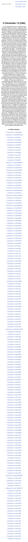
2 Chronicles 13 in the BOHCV (14, 185)
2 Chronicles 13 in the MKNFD (14, 357)
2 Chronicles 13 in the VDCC (14, 528)
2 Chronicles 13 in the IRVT (14, 314)
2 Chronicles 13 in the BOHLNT (14, 188)
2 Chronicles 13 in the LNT (14, 342)
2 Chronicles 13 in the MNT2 (14, 364)
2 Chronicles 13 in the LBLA (14, 339)
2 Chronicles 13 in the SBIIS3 (14, 425)
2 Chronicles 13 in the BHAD (14, 152)
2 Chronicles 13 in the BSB (14, 248)
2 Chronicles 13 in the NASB (14, 372)
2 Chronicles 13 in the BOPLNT (14, 228)
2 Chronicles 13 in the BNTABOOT (14, 162)
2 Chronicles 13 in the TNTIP (14, 506)
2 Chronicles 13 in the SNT (14, 465)
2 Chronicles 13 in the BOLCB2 (14, 213)
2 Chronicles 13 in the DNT (14, 266)
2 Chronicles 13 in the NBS (14, 377)
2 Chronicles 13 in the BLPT (14, 157)
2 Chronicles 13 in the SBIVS (14, 455)
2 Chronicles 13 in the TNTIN (14, 503)
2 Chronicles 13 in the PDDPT (14, 395)
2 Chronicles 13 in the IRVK (14, 301)
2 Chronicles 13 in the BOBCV (14, 172)
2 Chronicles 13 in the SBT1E (14, 460)
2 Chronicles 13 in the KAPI (14, 326)
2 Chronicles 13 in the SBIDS (14, 412)
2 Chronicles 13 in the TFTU (14, 485)
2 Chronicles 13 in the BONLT (14, 223)
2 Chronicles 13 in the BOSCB (14, 230)
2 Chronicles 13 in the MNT (14, 362)
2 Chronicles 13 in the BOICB (14, 193)
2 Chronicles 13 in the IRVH (14, 299)
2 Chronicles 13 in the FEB (14, 278)
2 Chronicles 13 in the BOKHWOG (14, 205)
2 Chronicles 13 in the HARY (14, 286)
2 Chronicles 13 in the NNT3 (14, 392)
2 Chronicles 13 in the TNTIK (14, 498)
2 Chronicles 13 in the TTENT (14, 513)
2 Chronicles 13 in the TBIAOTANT (14, 475)
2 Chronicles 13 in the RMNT (14, 400)
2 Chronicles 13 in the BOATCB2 (14, 170)
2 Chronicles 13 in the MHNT (14, 354)
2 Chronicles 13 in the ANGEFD (14, 132)
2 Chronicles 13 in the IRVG (14, 296)
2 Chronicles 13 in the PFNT (14, 397)
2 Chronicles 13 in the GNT (14, 283)
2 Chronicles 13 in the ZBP (14, 538)
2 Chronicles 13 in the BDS (14, 147)
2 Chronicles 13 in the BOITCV (14, 198)
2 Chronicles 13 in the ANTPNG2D (14, 135)
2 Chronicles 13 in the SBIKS (14, 427)
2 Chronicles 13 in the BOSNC (14, 233)
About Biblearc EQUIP (20, 6)
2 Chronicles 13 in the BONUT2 (14, 225)
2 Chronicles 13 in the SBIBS (14, 405)
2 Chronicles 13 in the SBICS (14, 410)
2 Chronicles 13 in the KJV (14, 334)
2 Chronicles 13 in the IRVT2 (14, 316)
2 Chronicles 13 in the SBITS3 (14, 448)
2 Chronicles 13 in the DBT (14, 258)
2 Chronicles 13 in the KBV (14, 331)
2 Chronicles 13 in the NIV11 (14, 384)
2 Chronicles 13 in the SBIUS (14, 453)
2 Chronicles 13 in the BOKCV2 (14, 203)
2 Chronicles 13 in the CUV (14, 253)
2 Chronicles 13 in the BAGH (14, 140)
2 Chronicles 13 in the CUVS (14, 256)
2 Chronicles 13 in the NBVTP (14, 379)
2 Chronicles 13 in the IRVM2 (14, 306)
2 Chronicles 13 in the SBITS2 (14, 445)
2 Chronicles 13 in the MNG (14, 359)
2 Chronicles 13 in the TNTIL (14, 501)
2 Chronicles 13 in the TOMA (14, 511)
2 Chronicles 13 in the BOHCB (14, 183)
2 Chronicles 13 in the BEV (14, 150)
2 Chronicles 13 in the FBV (14, 276)
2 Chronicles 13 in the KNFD (14, 336)
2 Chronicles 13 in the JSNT (14, 324)
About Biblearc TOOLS (20, 4)
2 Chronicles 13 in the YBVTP (14, 536)
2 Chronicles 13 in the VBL (14, 526)
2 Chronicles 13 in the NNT (14, 387)
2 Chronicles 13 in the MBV (14, 349)
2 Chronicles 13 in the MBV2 (14, 352)
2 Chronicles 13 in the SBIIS (14, 420)
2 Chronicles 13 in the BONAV (14, 218)
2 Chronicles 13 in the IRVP (14, 311)
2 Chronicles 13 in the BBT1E (14, 145)
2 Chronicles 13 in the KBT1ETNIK (14, 329)
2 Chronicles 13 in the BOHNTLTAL (14, 190)
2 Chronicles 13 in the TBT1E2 (14, 480)
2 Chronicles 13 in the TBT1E (14, 478)
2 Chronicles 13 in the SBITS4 (14, 450)
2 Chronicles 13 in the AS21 (14, 137)
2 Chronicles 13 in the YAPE (14, 533)
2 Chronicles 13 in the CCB (14, 251)
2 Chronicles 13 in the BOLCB (14, 210)
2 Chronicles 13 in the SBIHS (14, 417)
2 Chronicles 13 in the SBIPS (14, 437)
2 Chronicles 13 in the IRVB (14, 294)
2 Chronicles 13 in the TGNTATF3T (14, 488)
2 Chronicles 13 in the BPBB (14, 243)
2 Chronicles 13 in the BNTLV (14, 165)
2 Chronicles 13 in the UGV (14, 518)
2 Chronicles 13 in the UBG (14, 516)
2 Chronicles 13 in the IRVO (14, 309)
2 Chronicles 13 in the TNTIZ (14, 508)
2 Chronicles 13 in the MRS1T (14, 367)
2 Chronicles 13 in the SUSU (14, 468)
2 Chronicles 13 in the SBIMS (14, 432)
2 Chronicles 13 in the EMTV (14, 271)
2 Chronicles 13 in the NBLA (14, 374)
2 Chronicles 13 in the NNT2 (14, 389)
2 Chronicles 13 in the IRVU (14, 319)
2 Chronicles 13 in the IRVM (14, 304)
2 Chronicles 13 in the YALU (14, 531)
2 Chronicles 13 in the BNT (14, 160)
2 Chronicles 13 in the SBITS (14, 442)
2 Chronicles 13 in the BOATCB (14, 167)
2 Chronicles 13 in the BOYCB (14, 241)
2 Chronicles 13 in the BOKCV (14, 200)
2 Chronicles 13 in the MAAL (14, 347)
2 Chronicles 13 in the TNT (14, 495)
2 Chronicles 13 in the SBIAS (14, 402)
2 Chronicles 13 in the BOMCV (14, 215)
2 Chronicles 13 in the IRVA (14, 291)
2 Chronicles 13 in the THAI (14, 490)
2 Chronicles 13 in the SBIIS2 (14, 422)
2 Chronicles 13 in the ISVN (14, 321)
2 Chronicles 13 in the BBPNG (14, 142)
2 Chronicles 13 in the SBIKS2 (14, 430)
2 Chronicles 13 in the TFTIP (14, 483)
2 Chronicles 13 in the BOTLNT (14, 236)
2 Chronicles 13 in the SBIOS (14, 435)
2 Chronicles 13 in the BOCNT (14, 175)
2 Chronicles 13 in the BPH (14, 246)
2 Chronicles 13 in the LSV (14, 344)
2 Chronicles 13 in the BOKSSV (14, 208)
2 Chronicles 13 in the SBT (14, 458)
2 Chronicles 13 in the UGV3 (14, 523)
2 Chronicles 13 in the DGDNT (14, 261)
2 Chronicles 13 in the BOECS (14, 177)
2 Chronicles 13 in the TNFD (14, 493)
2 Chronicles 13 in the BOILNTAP (14, 195)
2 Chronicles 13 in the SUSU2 (14, 470)
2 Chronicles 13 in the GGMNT (14, 281)
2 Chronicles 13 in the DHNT (14, 263)
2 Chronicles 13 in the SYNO (14, 473)
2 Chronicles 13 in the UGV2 (14, 521)
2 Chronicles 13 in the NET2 (14, 382)
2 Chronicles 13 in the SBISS (14, 440)
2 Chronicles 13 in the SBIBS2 (14, 407)
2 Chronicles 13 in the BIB (14, 155)
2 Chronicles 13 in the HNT (14, 289)
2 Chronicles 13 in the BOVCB (14, 238)
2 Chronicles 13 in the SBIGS (14, 415)
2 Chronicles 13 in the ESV (14, 273)
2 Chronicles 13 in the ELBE (14, 268)
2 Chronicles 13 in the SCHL (14, 463)
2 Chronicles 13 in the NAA (14, 369)
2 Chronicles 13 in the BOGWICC (14, 180)
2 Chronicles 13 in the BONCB (14, 220)
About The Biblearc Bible (21, 1)
